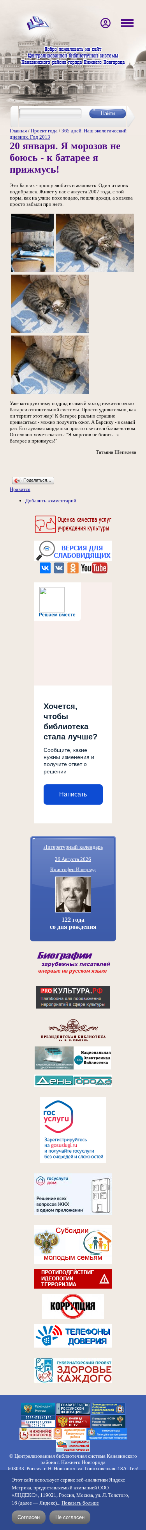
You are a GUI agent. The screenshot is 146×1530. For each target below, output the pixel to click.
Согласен (29, 1517)
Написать (73, 794)
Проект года (44, 131)
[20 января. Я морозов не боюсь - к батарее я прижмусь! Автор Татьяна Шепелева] (32, 272)
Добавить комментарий (50, 500)
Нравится (20, 489)
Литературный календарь (73, 846)
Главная (18, 131)
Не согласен (69, 1517)
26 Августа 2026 (73, 859)
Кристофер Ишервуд (73, 869)
